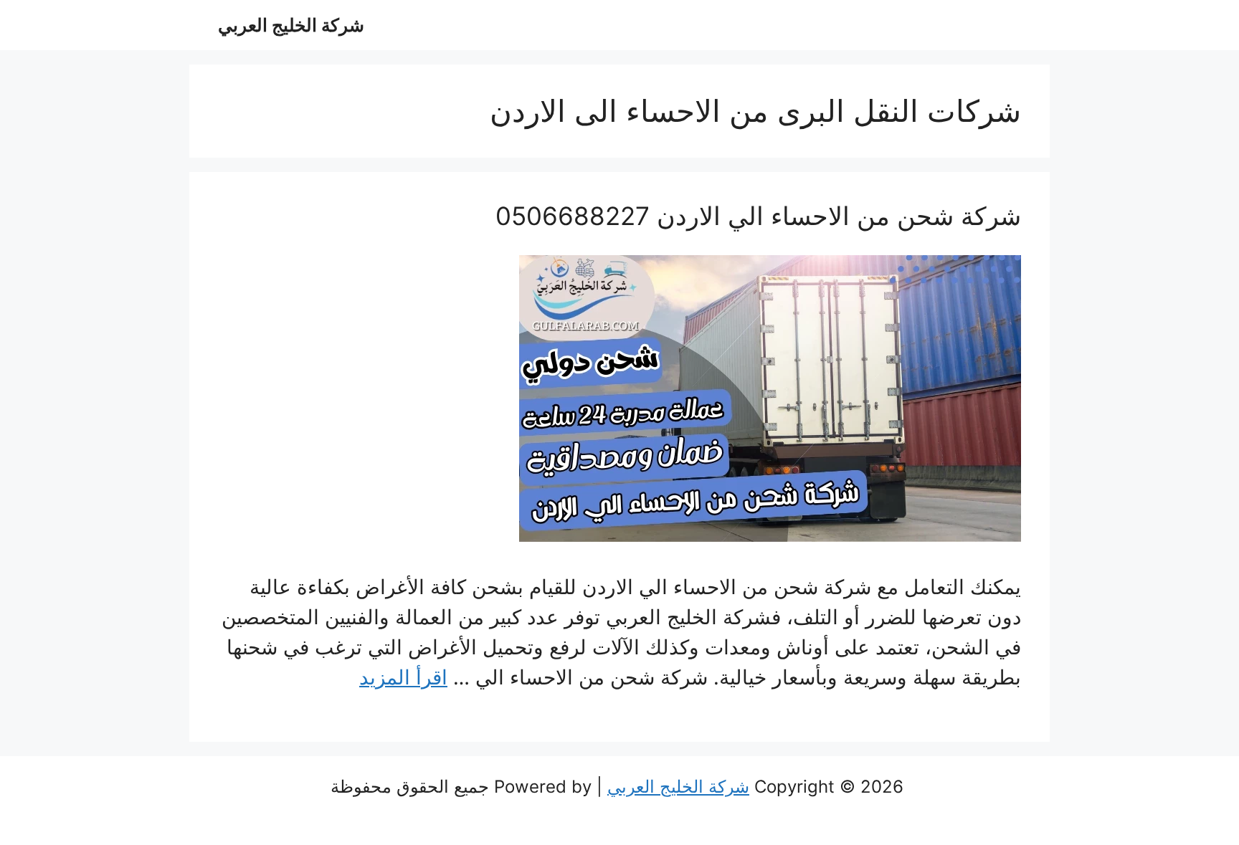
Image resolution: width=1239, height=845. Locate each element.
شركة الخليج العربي (291, 25)
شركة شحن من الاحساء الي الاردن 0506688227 (758, 216)
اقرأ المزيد (403, 677)
